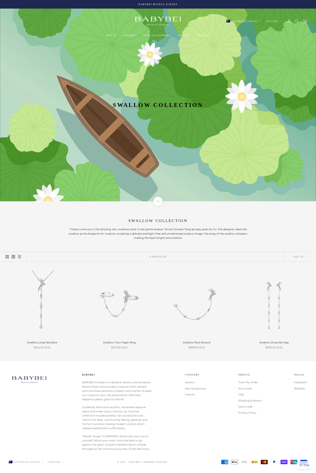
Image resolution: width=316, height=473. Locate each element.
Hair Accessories (195, 388)
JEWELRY (130, 35)
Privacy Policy (247, 412)
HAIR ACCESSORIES (156, 35)
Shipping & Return (250, 400)
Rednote (299, 388)
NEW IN (111, 35)
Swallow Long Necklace (42, 342)
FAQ (241, 394)
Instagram (300, 382)
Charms (190, 394)
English (272, 21)
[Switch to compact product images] (19, 257)
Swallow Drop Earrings (274, 342)
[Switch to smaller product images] (13, 257)
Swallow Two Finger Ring (119, 342)
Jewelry (190, 382)
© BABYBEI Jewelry (154, 462)
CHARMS (184, 35)
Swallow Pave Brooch (197, 342)
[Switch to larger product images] (7, 257)
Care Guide (245, 406)
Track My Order (248, 382)
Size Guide (245, 388)
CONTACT (203, 35)
